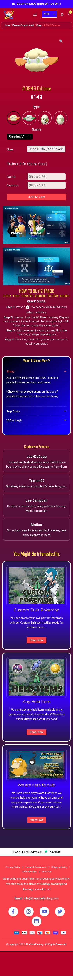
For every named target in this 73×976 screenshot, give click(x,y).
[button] (35, 15)
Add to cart (36, 197)
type (36, 107)
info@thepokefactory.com (41, 898)
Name (11, 177)
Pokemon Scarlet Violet (23, 25)
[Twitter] (60, 911)
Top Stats (13, 411)
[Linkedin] (36, 921)
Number (12, 185)
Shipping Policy (59, 867)
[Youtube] (44, 911)
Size (10, 149)
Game (36, 129)
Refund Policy (29, 871)
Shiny (10, 371)
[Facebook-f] (13, 911)
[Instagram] (29, 911)
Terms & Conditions (35, 867)
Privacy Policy (12, 867)
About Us (46, 871)
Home (7, 25)
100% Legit (14, 420)
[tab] (36, 371)
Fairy (38, 25)
